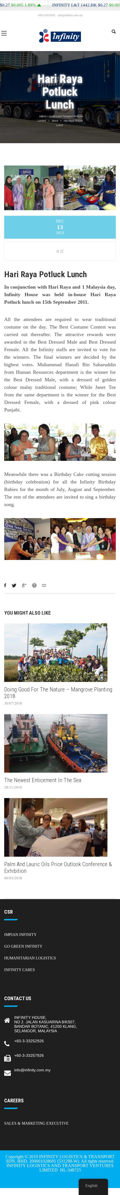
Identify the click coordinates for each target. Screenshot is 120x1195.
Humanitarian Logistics (30, 958)
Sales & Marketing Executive (36, 1123)
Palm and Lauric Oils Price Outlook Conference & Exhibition (58, 867)
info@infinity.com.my (32, 1070)
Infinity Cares (19, 970)
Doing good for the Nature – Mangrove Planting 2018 (58, 693)
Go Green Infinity (23, 946)
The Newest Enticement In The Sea (42, 780)
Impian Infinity (20, 935)
